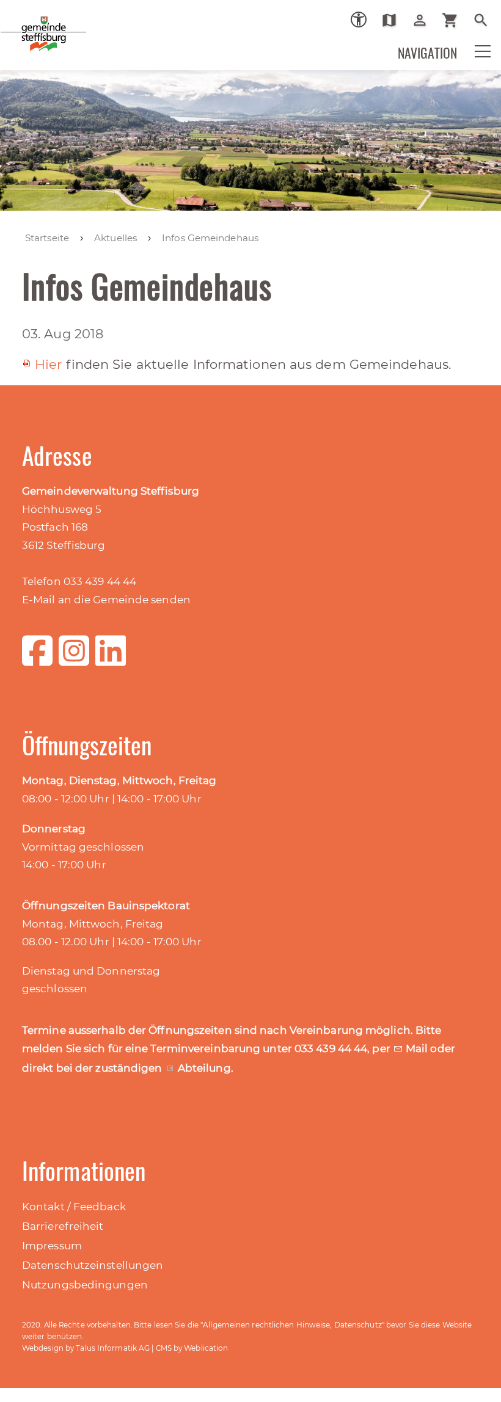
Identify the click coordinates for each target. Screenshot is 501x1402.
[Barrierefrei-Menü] (359, 19)
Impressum (52, 1246)
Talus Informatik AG (113, 1348)
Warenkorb (455, 20)
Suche (485, 20)
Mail (418, 1048)
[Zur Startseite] (85, 42)
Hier (48, 364)
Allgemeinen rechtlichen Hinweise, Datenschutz (292, 1324)
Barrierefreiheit (63, 1226)
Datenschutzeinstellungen (92, 1265)
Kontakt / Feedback (74, 1206)
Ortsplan (394, 20)
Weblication (206, 1348)
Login (424, 20)
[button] (474, 59)
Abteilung (204, 1068)
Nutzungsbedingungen (85, 1285)
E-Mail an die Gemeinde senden (106, 600)
